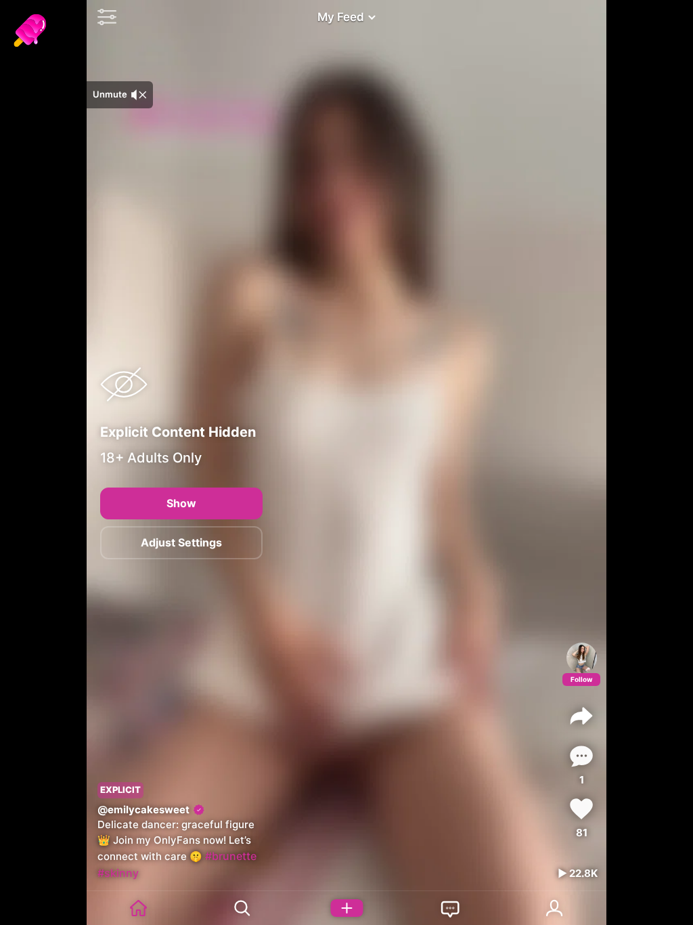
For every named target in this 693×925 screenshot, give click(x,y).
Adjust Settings (181, 542)
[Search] (243, 908)
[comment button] (581, 756)
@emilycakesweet (143, 809)
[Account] (555, 908)
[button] (103, 17)
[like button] (581, 808)
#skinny (118, 873)
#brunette (230, 856)
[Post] (346, 908)
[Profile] (581, 658)
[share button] (581, 716)
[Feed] (139, 908)
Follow (582, 679)
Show (181, 503)
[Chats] (451, 908)
